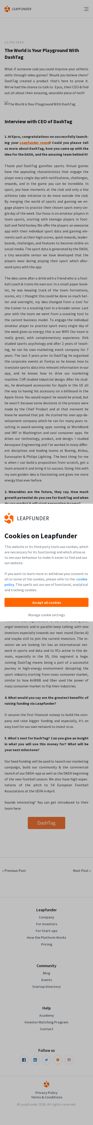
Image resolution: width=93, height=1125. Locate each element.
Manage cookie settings (46, 614)
